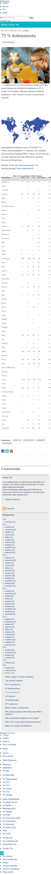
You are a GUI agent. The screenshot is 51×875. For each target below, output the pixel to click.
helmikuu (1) (10, 663)
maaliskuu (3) (10, 609)
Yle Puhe (6, 814)
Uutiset (5, 3)
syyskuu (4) (9, 535)
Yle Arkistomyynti (10, 840)
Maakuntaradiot (8, 808)
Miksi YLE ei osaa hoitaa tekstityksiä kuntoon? (23, 722)
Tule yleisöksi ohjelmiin (14, 681)
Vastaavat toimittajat (10, 868)
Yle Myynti (7, 837)
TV (3, 9)
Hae (1, 17)
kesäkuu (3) (9, 632)
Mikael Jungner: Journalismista (17, 708)
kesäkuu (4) (9, 573)
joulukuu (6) (9, 650)
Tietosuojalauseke (9, 859)
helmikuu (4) (10, 612)
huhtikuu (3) (9, 637)
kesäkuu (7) (9, 601)
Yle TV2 (6, 785)
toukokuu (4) (10, 604)
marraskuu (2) (10, 530)
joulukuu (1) (9, 591)
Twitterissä (16, 499)
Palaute (5, 862)
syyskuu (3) (9, 565)
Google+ (11, 451)
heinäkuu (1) (10, 570)
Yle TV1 (6, 782)
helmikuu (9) (10, 642)
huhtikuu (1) (9, 545)
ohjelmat (40, 440)
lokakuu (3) (9, 532)
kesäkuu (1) (9, 540)
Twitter (7, 451)
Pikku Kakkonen (9, 760)
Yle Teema (7, 788)
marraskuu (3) (10, 560)
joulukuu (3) (9, 527)
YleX (4, 830)
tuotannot (7, 443)
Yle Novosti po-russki (11, 817)
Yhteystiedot (7, 871)
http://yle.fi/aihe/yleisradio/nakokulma (17, 490)
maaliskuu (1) (10, 547)
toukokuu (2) (10, 542)
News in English (9, 744)
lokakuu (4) (9, 563)
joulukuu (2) (9, 668)
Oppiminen (7, 767)
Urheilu (5, 738)
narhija (25, 31)
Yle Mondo (7, 811)
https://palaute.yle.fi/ (20, 495)
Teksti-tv (6, 741)
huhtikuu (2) (9, 578)
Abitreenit (6, 764)
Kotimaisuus (28, 440)
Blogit (4, 24)
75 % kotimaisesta (12, 692)
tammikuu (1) (10, 522)
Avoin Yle (14, 24)
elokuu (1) (9, 537)
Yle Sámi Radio (9, 821)
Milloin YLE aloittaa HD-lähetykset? (18, 726)
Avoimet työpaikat (9, 865)
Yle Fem (6, 791)
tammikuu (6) (10, 614)
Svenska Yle (5, 20)
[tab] (25, 522)
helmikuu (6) (10, 550)
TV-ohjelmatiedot (9, 779)
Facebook (2, 451)
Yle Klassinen (8, 824)
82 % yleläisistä (11, 704)
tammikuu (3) (10, 553)
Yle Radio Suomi (9, 802)
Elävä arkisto (7, 756)
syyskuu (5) (9, 658)
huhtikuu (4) (9, 606)
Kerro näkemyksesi (25, 168)
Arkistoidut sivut (9, 844)
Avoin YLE (17, 440)
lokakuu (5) (9, 596)
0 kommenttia (8, 42)
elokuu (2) (9, 599)
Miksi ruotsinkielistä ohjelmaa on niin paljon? (22, 718)
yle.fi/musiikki (8, 774)
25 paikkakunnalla (12, 700)
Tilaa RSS (11, 509)
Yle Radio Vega (9, 827)
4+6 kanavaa (10, 696)
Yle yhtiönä (7, 856)
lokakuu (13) (10, 673)
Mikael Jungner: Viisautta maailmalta (19, 677)
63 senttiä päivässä (12, 688)
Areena (5, 6)
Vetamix (5, 770)
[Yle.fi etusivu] (2, 854)
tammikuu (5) (10, 645)
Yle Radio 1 (7, 805)
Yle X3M (6, 833)
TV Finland (7, 794)
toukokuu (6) (10, 576)
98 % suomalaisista (12, 685)
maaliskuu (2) (10, 581)
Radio (4, 12)
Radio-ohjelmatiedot (10, 799)
